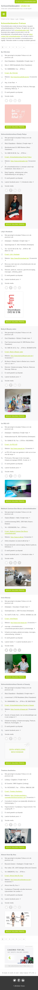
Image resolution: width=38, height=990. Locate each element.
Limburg (7, 779)
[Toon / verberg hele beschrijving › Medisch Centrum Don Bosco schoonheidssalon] (21, 541)
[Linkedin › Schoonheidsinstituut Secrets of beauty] (15, 738)
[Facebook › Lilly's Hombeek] (10, 287)
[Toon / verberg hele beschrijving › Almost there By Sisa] (21, 885)
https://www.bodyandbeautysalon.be (22, 356)
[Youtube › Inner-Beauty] (19, 650)
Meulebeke (20, 693)
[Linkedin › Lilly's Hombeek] (15, 287)
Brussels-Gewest (10, 864)
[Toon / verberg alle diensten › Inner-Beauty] (21, 633)
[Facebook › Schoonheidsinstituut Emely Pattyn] (10, 190)
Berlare (19, 338)
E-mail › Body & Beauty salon (14, 352)
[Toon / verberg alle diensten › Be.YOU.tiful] (21, 88)
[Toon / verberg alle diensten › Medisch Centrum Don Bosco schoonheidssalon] (21, 546)
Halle (17, 518)
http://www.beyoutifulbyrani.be (20, 77)
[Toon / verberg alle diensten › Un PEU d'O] (21, 459)
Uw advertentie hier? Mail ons (19, 966)
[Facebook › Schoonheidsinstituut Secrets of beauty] (10, 738)
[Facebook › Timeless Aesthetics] (10, 824)
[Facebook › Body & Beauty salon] (10, 385)
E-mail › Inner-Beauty (11, 618)
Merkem (19, 143)
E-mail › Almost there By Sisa (14, 875)
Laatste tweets (10, 642)
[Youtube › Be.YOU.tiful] (19, 100)
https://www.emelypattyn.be (19, 161)
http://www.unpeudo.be (17, 448)
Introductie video (28, 182)
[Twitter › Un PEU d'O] (6, 476)
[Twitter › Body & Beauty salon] (6, 385)
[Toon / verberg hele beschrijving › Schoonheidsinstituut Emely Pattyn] (21, 168)
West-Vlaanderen (10, 143)
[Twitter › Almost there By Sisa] (6, 907)
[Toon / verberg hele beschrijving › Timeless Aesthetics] (21, 802)
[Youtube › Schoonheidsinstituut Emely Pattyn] (19, 190)
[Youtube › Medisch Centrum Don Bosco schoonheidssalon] (19, 562)
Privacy (23, 985)
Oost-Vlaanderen (10, 61)
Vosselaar (16, 607)
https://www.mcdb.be (17, 537)
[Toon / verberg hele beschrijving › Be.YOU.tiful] (21, 83)
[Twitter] (14, 980)
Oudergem (20, 864)
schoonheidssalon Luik (22, 30)
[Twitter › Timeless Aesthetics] (6, 824)
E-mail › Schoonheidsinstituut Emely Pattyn (18, 157)
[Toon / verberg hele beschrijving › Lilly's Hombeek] (21, 265)
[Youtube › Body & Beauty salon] (19, 385)
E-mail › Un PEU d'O (11, 444)
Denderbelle (20, 61)
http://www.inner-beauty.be (19, 622)
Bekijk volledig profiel (15, 127)
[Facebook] (18, 980)
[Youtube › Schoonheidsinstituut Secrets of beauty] (19, 738)
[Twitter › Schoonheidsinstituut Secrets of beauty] (6, 738)
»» (24, 47)
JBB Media (17, 985)
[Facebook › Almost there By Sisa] (10, 907)
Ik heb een (26, 1)
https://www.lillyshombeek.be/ (20, 258)
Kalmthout (16, 432)
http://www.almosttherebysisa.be (20, 879)
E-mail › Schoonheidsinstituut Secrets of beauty (19, 705)
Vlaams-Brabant (10, 518)
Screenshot (9, 358)
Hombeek (16, 241)
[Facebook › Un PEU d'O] (10, 476)
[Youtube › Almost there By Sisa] (19, 907)
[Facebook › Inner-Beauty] (10, 650)
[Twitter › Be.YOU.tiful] (6, 100)
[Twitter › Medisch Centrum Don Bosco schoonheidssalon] (6, 562)
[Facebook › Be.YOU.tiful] (10, 100)
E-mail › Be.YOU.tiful (11, 73)
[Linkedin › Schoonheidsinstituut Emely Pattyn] (15, 190)
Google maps (30, 61)
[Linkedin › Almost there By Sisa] (15, 907)
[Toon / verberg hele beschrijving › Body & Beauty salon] (21, 362)
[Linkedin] (23, 980)
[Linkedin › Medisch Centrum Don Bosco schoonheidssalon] (15, 562)
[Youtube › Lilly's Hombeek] (19, 287)
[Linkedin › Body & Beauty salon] (15, 385)
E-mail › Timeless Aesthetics (13, 791)
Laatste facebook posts (13, 182)
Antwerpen (8, 241)
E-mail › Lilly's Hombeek (12, 254)
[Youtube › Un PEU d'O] (19, 476)
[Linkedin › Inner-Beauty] (15, 650)
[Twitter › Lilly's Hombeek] (6, 287)
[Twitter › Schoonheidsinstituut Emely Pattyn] (6, 190)
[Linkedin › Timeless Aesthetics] (15, 824)
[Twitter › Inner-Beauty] (6, 650)
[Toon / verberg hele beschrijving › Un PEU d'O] (21, 453)
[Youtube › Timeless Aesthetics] (19, 824)
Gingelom (14, 779)
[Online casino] (19, 946)
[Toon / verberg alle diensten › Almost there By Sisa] (21, 890)
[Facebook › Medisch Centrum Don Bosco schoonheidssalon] (10, 562)
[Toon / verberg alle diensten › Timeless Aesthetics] (21, 808)
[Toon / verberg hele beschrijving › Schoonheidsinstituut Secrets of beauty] (21, 716)
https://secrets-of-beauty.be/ (19, 709)
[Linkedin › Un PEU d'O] (15, 476)
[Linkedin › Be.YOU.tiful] (15, 100)
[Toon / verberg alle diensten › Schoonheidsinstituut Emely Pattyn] (21, 173)
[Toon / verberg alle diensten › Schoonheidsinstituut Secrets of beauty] (21, 722)
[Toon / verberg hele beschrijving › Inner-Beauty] (21, 627)
